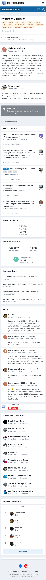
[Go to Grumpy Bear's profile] (12, 514)
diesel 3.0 (12, 452)
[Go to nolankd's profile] (16, 259)
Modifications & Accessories (23, 40)
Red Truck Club (15, 444)
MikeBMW (19, 543)
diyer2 (13, 371)
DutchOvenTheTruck (12, 139)
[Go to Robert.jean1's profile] (4, 87)
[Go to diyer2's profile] (5, 370)
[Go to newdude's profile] (12, 529)
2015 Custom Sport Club (19, 483)
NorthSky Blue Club (17, 468)
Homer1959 (15, 338)
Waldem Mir (9, 208)
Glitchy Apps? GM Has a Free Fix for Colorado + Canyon (20, 292)
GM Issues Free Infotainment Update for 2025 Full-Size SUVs (23, 299)
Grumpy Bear (20, 513)
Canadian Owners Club (18, 436)
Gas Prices (12, 315)
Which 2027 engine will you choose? (23, 169)
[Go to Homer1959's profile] (5, 337)
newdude (18, 528)
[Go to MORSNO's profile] (41, 170)
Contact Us (25, 571)
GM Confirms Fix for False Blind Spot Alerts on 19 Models (21, 277)
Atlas (12, 317)
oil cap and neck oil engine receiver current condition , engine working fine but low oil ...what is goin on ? (19, 203)
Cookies (35, 571)
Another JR (15, 352)
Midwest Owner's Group (19, 476)
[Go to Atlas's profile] (5, 316)
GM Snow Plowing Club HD (20, 491)
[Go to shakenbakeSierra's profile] (4, 49)
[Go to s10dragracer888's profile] (41, 151)
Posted (15, 51)
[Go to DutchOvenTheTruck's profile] (41, 136)
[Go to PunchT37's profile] (41, 202)
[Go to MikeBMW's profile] (12, 544)
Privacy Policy (13, 571)
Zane (7, 174)
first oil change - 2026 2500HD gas (21, 336)
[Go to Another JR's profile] (5, 351)
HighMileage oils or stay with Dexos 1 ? (23, 369)
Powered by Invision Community (23, 576)
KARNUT (18, 535)
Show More (23, 551)
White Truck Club (16, 429)
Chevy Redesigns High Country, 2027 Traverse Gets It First (22, 284)
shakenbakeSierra (11, 37)
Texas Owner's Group (18, 460)
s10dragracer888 (11, 157)
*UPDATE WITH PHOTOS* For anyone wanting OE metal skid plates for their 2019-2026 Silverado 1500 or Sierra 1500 (19, 152)
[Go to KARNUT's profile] (12, 536)
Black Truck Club (16, 421)
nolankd (23, 260)
